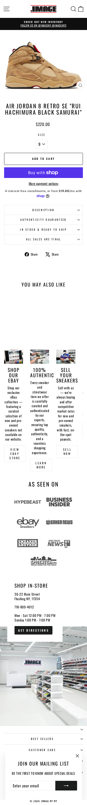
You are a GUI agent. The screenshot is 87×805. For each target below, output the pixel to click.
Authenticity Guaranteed (43, 220)
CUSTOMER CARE (42, 750)
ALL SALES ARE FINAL (43, 239)
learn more (41, 465)
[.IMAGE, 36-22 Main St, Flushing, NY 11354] (43, 647)
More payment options (43, 183)
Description (43, 210)
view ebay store (15, 453)
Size (41, 135)
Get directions (33, 630)
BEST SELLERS (42, 739)
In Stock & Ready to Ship (43, 229)
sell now (67, 451)
